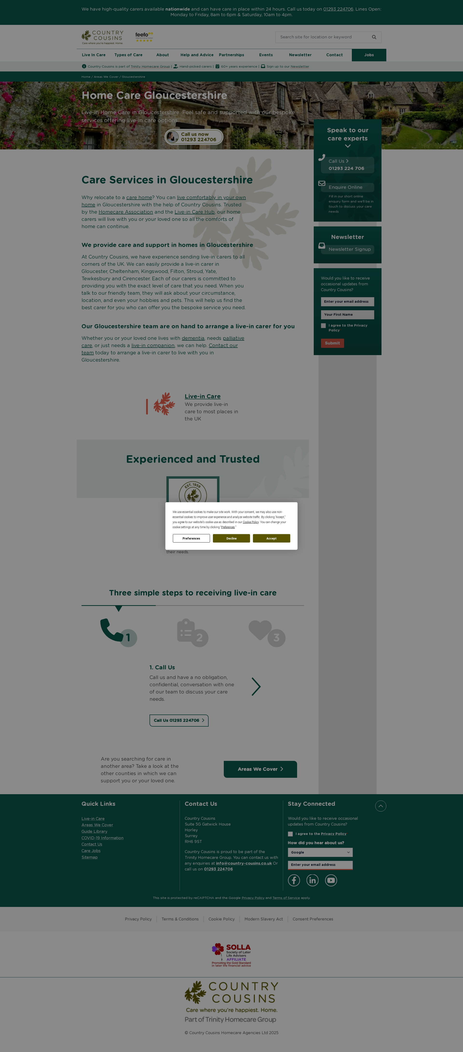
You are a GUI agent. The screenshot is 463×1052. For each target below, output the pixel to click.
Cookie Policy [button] (251, 522)
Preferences (191, 538)
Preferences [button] (228, 527)
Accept (271, 538)
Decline (231, 538)
